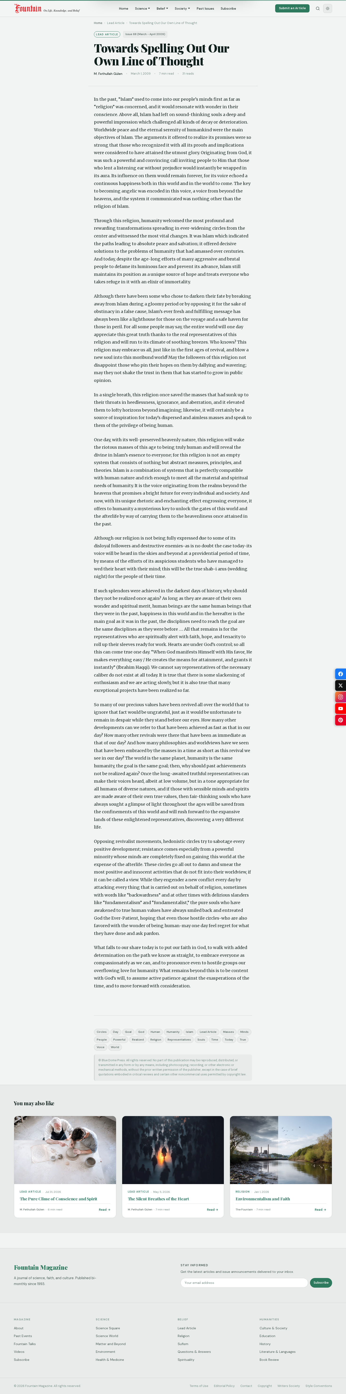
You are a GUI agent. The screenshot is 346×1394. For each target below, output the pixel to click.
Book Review (269, 1360)
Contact (246, 1386)
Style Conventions (319, 1386)
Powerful (119, 1039)
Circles (102, 1032)
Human (155, 1032)
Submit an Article (292, 8)
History (265, 1344)
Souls (201, 1039)
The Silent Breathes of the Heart (158, 1198)
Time (214, 1039)
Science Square (108, 1328)
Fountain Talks (25, 1344)
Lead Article (208, 1032)
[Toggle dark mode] (327, 8)
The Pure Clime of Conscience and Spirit (58, 1198)
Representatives (179, 1039)
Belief (161, 8)
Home (123, 8)
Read (103, 1210)
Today (229, 1039)
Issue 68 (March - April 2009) (145, 34)
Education (267, 1336)
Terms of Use (199, 1386)
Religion (155, 1039)
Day (115, 1032)
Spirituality (186, 1360)
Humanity (173, 1032)
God (141, 1032)
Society (181, 8)
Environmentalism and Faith (263, 1198)
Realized (138, 1039)
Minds (244, 1032)
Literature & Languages (278, 1352)
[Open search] (317, 8)
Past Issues (205, 8)
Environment (105, 1352)
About (19, 1328)
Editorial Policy (224, 1386)
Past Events (23, 1336)
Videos (19, 1352)
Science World (107, 1336)
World (115, 1047)
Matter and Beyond (111, 1344)
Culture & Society (273, 1328)
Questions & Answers (194, 1352)
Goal (128, 1032)
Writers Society (289, 1386)
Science (141, 8)
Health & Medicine (110, 1360)
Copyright (265, 1386)
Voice (101, 1047)
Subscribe (228, 8)
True (243, 1039)
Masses (228, 1032)
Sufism (183, 1344)
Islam (189, 1032)
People (102, 1039)
